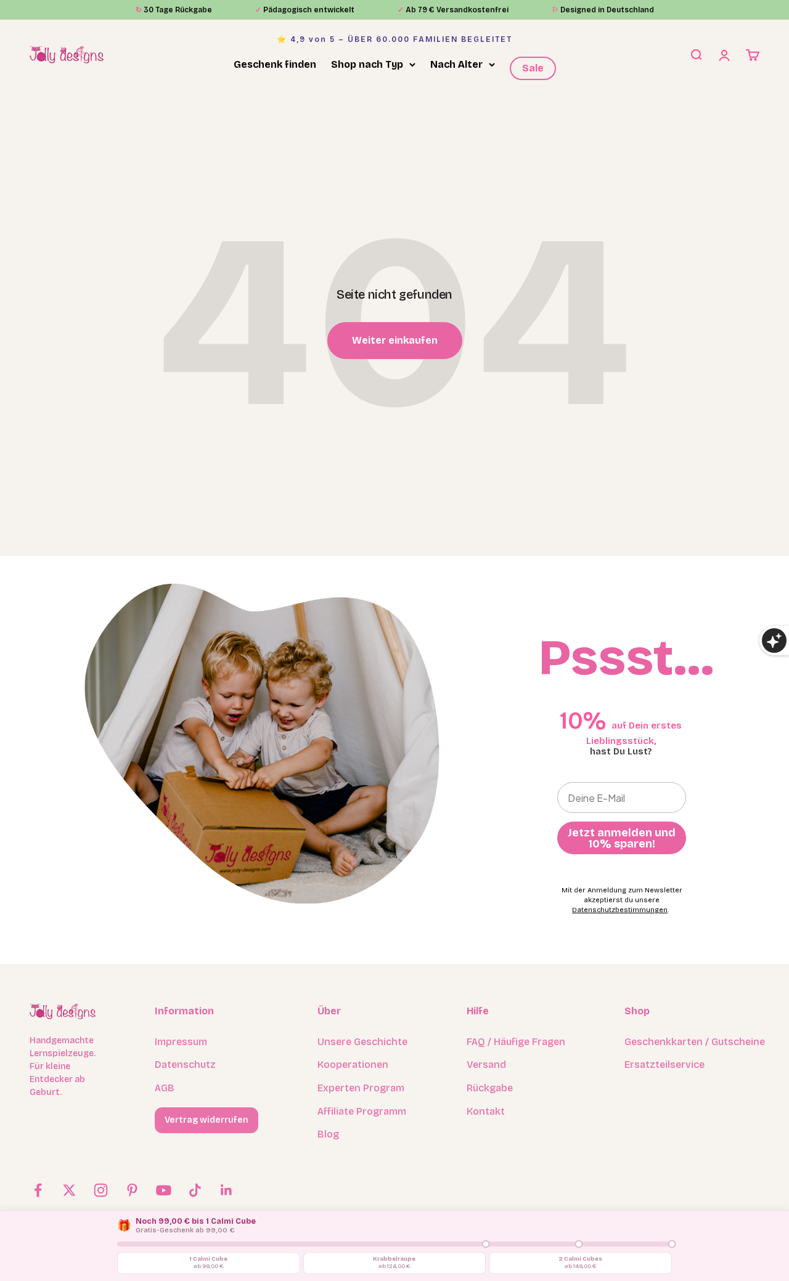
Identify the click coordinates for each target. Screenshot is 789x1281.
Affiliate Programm (361, 1111)
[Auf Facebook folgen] (38, 1190)
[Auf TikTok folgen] (195, 1190)
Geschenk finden (275, 64)
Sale (533, 68)
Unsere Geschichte (362, 1042)
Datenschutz (185, 1064)
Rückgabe (490, 1088)
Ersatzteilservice (664, 1064)
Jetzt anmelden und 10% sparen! (622, 838)
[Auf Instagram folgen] (100, 1190)
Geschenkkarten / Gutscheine (694, 1042)
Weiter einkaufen (395, 340)
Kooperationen (352, 1064)
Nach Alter (456, 64)
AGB (164, 1088)
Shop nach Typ (367, 64)
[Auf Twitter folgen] (69, 1190)
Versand (486, 1064)
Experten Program (360, 1088)
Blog (328, 1134)
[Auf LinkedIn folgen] (226, 1190)
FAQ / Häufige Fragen (516, 1042)
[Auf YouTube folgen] (163, 1190)
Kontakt (486, 1111)
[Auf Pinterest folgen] (132, 1190)
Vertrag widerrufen (206, 1120)
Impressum (181, 1042)
